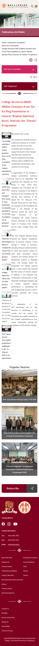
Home (4, 43)
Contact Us (5, 609)
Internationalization (8, 593)
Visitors (25, 575)
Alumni (25, 571)
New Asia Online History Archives (12, 580)
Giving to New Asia (8, 575)
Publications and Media (16, 43)
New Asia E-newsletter (10, 46)
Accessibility (6, 626)
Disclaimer (5, 622)
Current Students (29, 562)
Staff (25, 566)
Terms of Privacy (7, 631)
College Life (5, 562)
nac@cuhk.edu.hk (13, 544)
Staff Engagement (10, 86)
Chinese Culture (7, 566)
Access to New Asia (8, 617)
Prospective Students (30, 558)
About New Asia (7, 558)
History (4, 584)
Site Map (4, 613)
